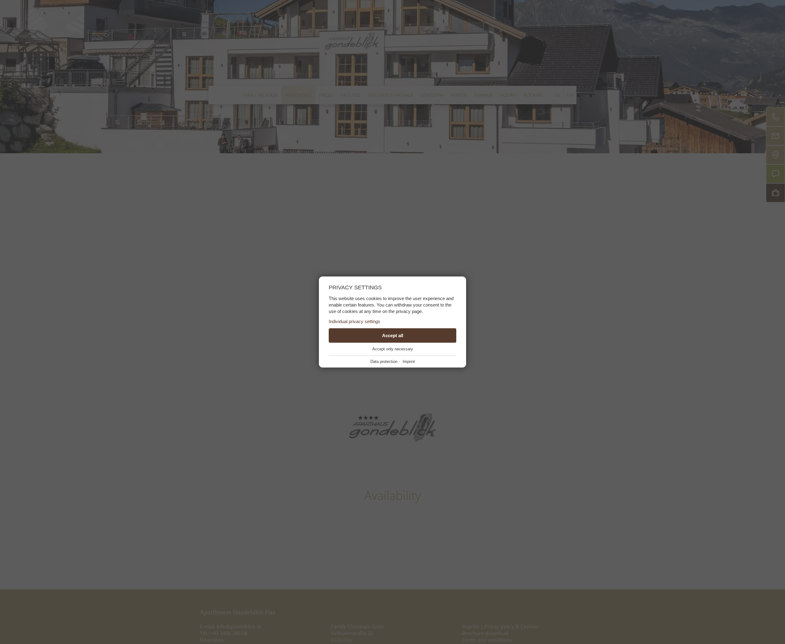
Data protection (383, 361)
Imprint (409, 361)
